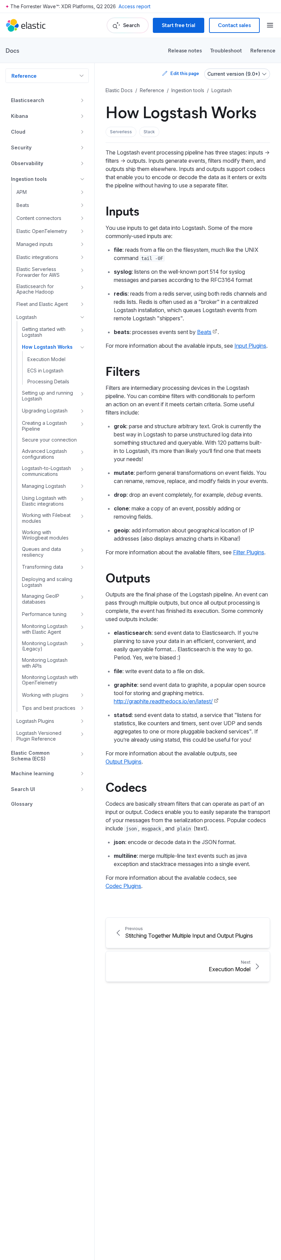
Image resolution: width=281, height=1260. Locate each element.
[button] (121, 132)
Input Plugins (250, 345)
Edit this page (184, 73)
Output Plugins (124, 761)
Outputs (128, 577)
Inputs (122, 210)
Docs (12, 50)
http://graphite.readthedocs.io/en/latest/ (163, 701)
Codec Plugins (123, 885)
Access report (134, 6)
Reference (263, 50)
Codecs (126, 786)
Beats (204, 332)
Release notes (185, 50)
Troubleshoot (226, 50)
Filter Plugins (248, 552)
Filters (123, 370)
